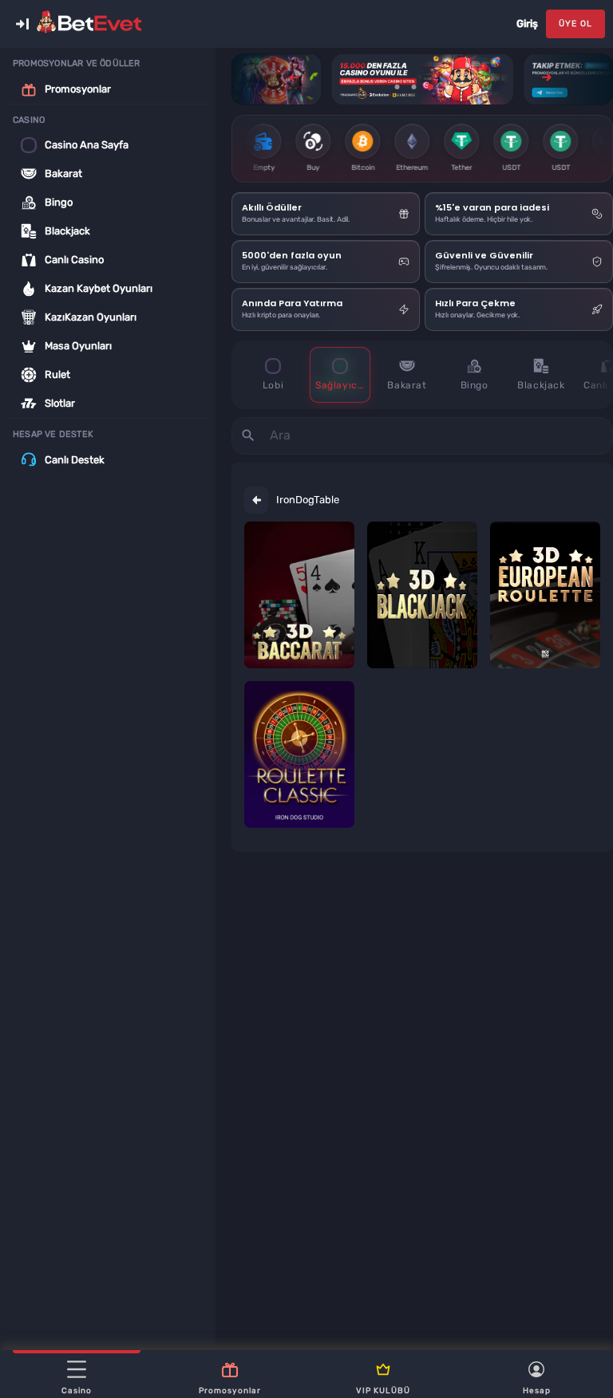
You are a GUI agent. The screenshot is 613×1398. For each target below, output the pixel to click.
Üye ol (575, 23)
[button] (22, 23)
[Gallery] (422, 79)
